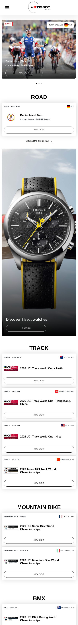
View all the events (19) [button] (37, 141)
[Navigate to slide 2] (39, 84)
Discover (26, 328)
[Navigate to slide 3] (41, 84)
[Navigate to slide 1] (36, 84)
